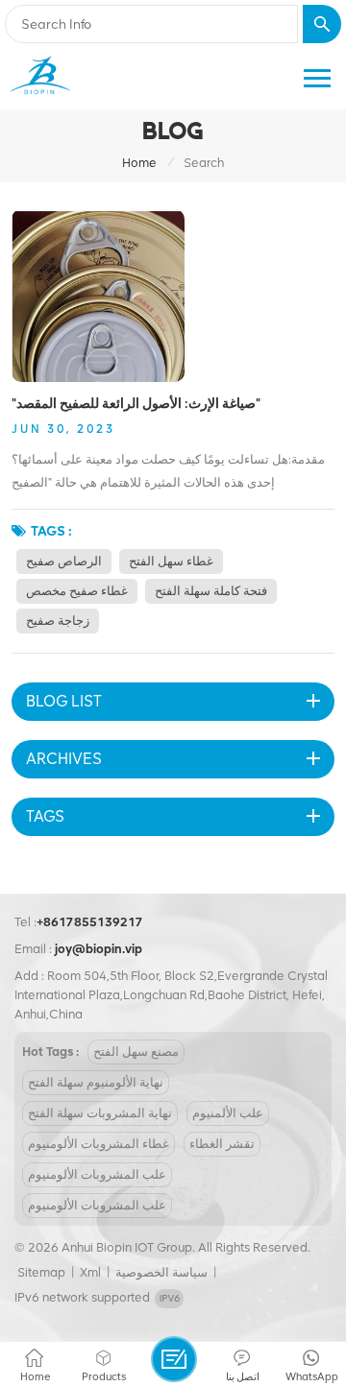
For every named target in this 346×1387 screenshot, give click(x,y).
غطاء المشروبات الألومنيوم (98, 1143)
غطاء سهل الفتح (171, 561)
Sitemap (41, 1272)
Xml (90, 1272)
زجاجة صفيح (57, 620)
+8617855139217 (90, 922)
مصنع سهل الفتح (136, 1051)
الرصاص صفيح (64, 561)
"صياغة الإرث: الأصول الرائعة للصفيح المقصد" (136, 403)
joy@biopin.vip (98, 949)
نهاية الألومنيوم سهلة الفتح (95, 1082)
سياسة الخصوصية (161, 1272)
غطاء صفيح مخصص (77, 591)
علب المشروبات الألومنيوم (97, 1174)
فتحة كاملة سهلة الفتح (211, 591)
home (139, 162)
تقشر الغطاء (222, 1143)
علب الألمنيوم (227, 1113)
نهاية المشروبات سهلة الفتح (100, 1113)
